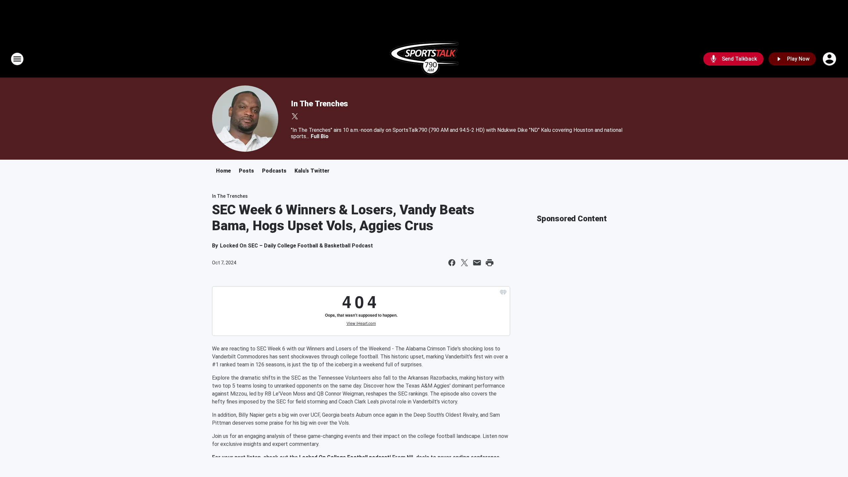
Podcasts (274, 171)
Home (223, 171)
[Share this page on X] (464, 262)
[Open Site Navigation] (17, 59)
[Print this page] (489, 262)
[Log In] (830, 59)
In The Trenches (319, 103)
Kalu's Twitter (312, 171)
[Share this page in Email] (477, 262)
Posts (246, 171)
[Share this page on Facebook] (451, 262)
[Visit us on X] (295, 116)
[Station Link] (424, 59)
